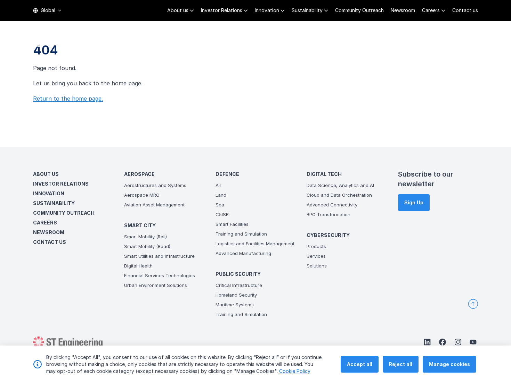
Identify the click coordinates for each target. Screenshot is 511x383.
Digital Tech (391, 41)
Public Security (341, 41)
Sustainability (307, 10)
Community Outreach (359, 10)
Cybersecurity (441, 41)
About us (177, 10)
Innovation (267, 10)
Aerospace (219, 41)
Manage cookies (449, 364)
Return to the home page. (68, 98)
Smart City (260, 41)
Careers (431, 10)
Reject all (400, 364)
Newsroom (403, 10)
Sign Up (413, 202)
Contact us (465, 10)
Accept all (359, 364)
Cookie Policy (294, 371)
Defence (297, 41)
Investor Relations (221, 10)
